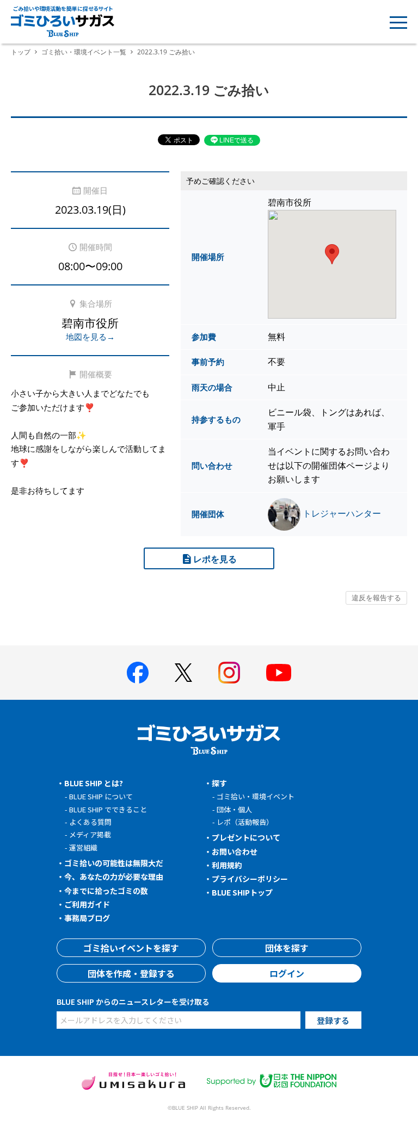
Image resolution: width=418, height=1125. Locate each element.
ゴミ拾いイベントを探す (131, 947)
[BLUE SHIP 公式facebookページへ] (138, 672)
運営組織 (83, 847)
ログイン (286, 973)
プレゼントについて (246, 837)
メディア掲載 (90, 834)
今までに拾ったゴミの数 (106, 890)
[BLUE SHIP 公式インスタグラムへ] (229, 672)
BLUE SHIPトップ (242, 892)
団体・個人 (234, 809)
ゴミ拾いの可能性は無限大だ (113, 862)
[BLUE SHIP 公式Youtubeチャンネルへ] (278, 672)
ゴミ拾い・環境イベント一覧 (83, 52)
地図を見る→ (90, 336)
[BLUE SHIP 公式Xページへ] (183, 672)
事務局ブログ (87, 917)
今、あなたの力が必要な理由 (113, 876)
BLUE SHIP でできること (108, 809)
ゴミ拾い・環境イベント (255, 796)
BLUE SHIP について (101, 796)
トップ (20, 52)
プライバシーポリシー (250, 878)
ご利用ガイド (87, 904)
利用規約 (227, 865)
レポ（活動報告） (245, 822)
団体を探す (287, 947)
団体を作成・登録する (131, 973)
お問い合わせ (234, 851)
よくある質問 (90, 822)
